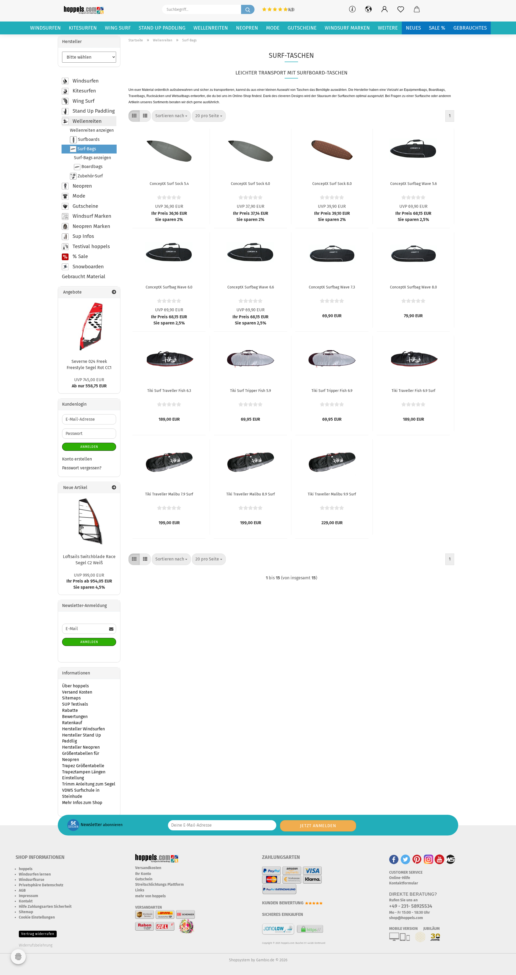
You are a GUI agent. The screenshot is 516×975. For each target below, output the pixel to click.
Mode (273, 28)
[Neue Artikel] (114, 488)
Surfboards (88, 139)
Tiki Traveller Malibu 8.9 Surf (250, 494)
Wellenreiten (211, 28)
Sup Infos (82, 236)
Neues (413, 28)
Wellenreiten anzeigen (92, 130)
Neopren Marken (90, 226)
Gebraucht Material (83, 276)
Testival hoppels (90, 246)
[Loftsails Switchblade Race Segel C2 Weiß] (89, 521)
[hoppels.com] (85, 9)
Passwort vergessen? (81, 467)
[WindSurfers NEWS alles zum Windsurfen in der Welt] (450, 859)
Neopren (247, 28)
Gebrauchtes (470, 28)
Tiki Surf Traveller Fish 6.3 (169, 390)
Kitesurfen (83, 28)
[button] (385, 9)
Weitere (388, 28)
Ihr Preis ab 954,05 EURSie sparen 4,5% (89, 581)
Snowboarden (87, 266)
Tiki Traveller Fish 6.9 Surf (413, 390)
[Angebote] (114, 292)
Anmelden (89, 447)
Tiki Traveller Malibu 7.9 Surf (169, 494)
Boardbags (91, 166)
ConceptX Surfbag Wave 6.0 (169, 287)
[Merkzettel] (401, 9)
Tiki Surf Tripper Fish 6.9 (331, 390)
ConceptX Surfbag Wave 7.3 (332, 287)
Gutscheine (302, 28)
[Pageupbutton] (501, 967)
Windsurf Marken (347, 28)
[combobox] (171, 116)
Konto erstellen (77, 459)
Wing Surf (118, 28)
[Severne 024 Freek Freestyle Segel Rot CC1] (89, 326)
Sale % (437, 28)
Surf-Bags (86, 148)
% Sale (79, 256)
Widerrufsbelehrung (35, 945)
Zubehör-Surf (90, 175)
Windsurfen (45, 28)
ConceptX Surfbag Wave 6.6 (250, 287)
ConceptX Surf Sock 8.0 (332, 183)
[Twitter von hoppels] (405, 859)
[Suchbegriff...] (248, 9)
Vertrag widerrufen (37, 934)
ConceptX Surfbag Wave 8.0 (413, 287)
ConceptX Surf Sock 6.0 (250, 183)
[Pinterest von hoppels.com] (417, 859)
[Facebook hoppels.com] (394, 859)
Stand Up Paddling (162, 28)
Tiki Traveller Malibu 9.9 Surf (332, 494)
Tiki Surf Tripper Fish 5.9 (250, 390)
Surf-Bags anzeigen (92, 157)
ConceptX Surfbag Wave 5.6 (413, 183)
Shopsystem (239, 960)
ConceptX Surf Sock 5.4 (169, 183)
